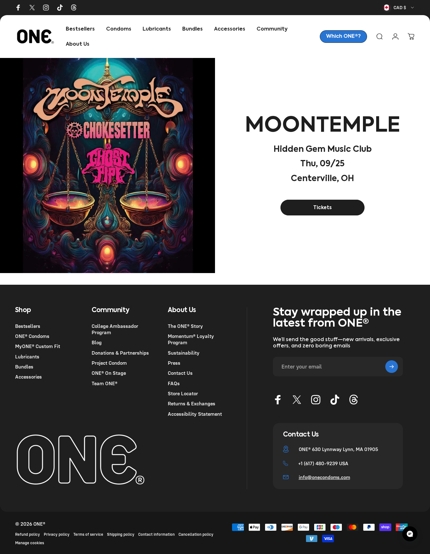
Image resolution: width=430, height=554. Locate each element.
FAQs (174, 383)
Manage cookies (29, 542)
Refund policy (27, 534)
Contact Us (180, 373)
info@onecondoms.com (324, 477)
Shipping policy (120, 534)
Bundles (24, 366)
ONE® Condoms (32, 336)
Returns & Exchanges (191, 403)
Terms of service (88, 534)
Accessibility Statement (195, 414)
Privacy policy (57, 534)
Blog (97, 342)
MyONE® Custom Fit (37, 346)
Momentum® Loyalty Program (191, 339)
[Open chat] (409, 533)
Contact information (156, 534)
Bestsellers (27, 326)
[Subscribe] (391, 366)
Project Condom (109, 363)
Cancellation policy (195, 534)
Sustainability (184, 353)
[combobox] (399, 7)
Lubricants (27, 356)
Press (174, 363)
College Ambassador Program (115, 329)
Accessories (28, 377)
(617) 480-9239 (321, 463)
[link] (343, 36)
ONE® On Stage (109, 373)
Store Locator (183, 393)
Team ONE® (104, 383)
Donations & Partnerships (120, 353)
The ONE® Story (185, 326)
